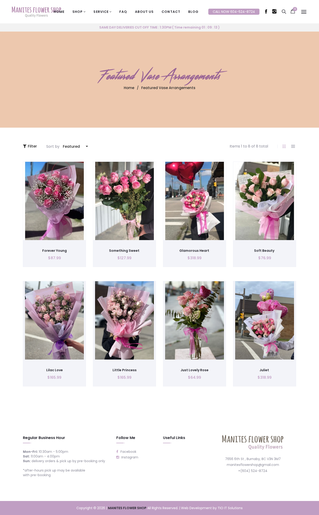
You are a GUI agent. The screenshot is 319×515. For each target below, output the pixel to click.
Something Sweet (124, 250)
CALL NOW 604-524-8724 (234, 11)
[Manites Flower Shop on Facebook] (267, 12)
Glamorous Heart (194, 250)
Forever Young (54, 250)
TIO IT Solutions (230, 508)
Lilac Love (54, 370)
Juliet (264, 370)
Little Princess (125, 370)
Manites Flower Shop (127, 508)
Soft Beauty (264, 250)
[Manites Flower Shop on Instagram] (275, 12)
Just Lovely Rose (195, 370)
